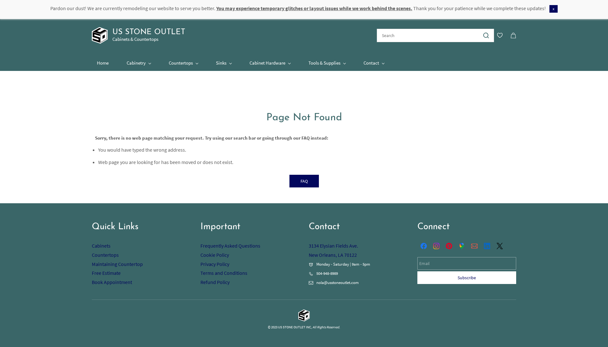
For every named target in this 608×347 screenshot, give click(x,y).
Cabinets (101, 246)
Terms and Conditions (223, 273)
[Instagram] (436, 246)
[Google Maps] (461, 246)
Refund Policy (215, 282)
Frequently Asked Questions (230, 246)
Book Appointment (112, 282)
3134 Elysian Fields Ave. (333, 246)
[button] (304, 181)
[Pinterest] (449, 246)
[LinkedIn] (487, 246)
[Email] (474, 246)
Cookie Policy (214, 255)
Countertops (105, 255)
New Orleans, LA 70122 (333, 255)
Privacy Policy (214, 264)
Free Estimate (106, 273)
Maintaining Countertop (117, 264)
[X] (499, 246)
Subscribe (467, 278)
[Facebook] (423, 246)
